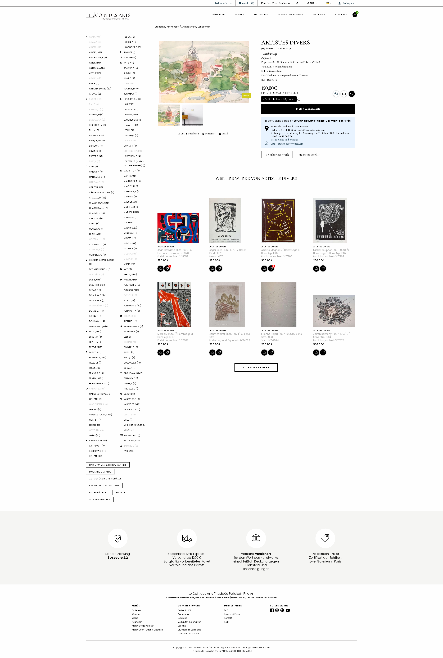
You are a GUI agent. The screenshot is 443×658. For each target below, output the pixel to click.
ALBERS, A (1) (95, 52)
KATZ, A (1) (129, 62)
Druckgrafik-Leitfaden (189, 629)
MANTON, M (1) (131, 186)
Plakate (120, 492)
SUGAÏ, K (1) (129, 367)
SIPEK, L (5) (129, 352)
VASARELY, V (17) (132, 409)
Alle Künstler (173, 26)
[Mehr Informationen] (344, 94)
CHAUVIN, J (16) (97, 213)
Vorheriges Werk (278, 154)
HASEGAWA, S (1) (97, 451)
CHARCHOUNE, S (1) (99, 202)
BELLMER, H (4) (96, 114)
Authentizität (184, 610)
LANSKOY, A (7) (131, 109)
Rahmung (183, 614)
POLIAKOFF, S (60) (132, 305)
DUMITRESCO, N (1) (98, 326)
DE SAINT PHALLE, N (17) (100, 269)
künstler (218, 14)
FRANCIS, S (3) (96, 373)
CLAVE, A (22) (95, 234)
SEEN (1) (128, 336)
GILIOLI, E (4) (95, 409)
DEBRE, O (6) (95, 279)
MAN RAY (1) (130, 175)
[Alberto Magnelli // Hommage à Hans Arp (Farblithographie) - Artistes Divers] (278, 221)
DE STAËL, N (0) (96, 274)
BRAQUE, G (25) (97, 140)
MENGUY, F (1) (130, 233)
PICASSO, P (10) (131, 290)
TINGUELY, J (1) (131, 388)
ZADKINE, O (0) (131, 445)
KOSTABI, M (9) (131, 88)
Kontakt (341, 14)
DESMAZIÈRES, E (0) (98, 305)
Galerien (319, 14)
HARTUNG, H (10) (97, 445)
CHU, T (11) (94, 223)
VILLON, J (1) (129, 430)
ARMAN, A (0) (95, 78)
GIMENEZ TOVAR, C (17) (100, 414)
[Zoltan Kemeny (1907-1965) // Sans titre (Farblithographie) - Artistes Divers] (334, 311)
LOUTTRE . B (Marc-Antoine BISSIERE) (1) (134, 163)
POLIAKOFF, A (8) (132, 310)
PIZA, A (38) (129, 300)
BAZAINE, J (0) (96, 109)
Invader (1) (129, 52)
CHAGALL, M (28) (97, 197)
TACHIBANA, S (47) (133, 373)
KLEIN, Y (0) (129, 83)
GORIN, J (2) (95, 425)
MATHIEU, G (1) (131, 207)
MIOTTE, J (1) (130, 238)
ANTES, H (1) (95, 62)
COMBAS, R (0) (96, 249)
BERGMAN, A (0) (97, 119)
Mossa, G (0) (130, 253)
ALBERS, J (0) (95, 47)
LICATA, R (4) (130, 145)
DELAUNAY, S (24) (97, 295)
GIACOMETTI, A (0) (98, 404)
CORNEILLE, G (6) (97, 254)
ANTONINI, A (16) (97, 67)
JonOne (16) (130, 57)
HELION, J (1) (129, 36)
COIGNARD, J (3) (97, 244)
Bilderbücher (97, 492)
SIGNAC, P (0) (130, 342)
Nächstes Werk (308, 154)
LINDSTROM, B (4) (132, 156)
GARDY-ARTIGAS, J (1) (100, 393)
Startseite (160, 26)
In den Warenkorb (308, 109)
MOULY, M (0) (130, 258)
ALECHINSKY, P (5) (98, 57)
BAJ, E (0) (94, 104)
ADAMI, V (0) (95, 36)
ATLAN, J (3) (95, 93)
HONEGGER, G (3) (132, 47)
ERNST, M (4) (95, 336)
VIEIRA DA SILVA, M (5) (135, 425)
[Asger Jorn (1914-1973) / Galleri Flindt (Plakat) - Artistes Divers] (225, 221)
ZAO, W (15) (129, 451)
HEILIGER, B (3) (96, 456)
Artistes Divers (188, 26)
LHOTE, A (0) (130, 140)
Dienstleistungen (291, 14)
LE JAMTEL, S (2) (131, 125)
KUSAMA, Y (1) (130, 93)
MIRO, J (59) (130, 243)
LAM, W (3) (129, 104)
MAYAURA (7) (130, 227)
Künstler (136, 614)
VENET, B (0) (130, 414)
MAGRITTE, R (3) (132, 170)
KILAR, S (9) (129, 78)
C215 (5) (93, 166)
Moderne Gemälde (100, 471)
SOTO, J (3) (129, 357)
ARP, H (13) (94, 83)
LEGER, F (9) (129, 130)
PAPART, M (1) (130, 279)
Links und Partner (233, 614)
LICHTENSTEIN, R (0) (133, 150)
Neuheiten (261, 14)
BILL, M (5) (94, 130)
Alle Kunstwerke (99, 499)
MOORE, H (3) (130, 248)
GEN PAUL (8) (95, 399)
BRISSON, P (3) (96, 145)
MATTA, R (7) (130, 217)
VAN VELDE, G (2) (132, 404)
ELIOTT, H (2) (95, 331)
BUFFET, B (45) (96, 156)
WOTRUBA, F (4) (132, 440)
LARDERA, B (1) (131, 114)
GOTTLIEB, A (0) (97, 430)
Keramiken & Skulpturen (104, 485)
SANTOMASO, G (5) (133, 326)
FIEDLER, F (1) (95, 362)
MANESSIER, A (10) (133, 181)
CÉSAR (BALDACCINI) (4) (101, 192)
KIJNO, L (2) (129, 73)
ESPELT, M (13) (95, 342)
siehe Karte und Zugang (284, 139)
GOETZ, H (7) (95, 419)
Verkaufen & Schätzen (189, 621)
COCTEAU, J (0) (97, 239)
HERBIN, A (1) (130, 41)
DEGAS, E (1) (95, 290)
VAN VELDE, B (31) (132, 399)
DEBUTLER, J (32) (97, 284)
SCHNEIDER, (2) (131, 331)
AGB (226, 621)
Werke (240, 14)
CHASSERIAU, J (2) (98, 208)
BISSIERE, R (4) (96, 135)
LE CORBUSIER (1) (132, 119)
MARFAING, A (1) (131, 191)
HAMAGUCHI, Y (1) (98, 440)
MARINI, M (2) (130, 196)
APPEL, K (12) (95, 73)
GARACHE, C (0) (97, 388)
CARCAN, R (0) (96, 182)
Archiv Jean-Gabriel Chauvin (147, 629)
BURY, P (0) (94, 161)
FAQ (226, 610)
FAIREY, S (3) (95, 352)
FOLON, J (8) (95, 367)
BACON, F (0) (95, 99)
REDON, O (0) (130, 316)
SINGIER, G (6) (131, 347)
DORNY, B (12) (95, 316)
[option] (204, 72)
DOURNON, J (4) (97, 321)
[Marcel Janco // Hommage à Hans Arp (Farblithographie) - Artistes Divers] (174, 305)
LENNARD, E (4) (131, 135)
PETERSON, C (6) (132, 284)
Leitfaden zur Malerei (188, 633)
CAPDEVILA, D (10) (97, 176)
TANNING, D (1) (131, 378)
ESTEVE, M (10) (96, 347)
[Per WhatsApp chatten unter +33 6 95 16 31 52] (336, 94)
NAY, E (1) (128, 269)
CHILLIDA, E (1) (96, 218)
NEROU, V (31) (130, 274)
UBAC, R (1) (129, 393)
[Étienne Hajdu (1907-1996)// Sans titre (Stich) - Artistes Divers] (278, 305)
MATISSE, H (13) (131, 212)
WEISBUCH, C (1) (132, 435)
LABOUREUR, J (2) (132, 99)
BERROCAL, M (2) (97, 125)
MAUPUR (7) (129, 222)
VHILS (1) (128, 419)
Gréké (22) (94, 435)
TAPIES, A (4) (130, 383)
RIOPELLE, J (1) (130, 321)
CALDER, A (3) (96, 171)
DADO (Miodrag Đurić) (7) (101, 262)
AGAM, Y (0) (95, 41)
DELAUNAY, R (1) (96, 300)
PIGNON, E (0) (130, 295)
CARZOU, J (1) (96, 187)
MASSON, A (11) (131, 201)
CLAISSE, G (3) (96, 228)
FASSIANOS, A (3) (97, 357)
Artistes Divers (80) (100, 88)
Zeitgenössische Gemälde (105, 478)
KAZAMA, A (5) (131, 67)
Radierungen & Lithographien (107, 464)
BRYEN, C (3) (95, 150)
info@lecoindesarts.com (257, 647)
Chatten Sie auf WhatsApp (286, 144)
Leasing (182, 625)
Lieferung (182, 617)
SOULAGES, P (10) (132, 362)
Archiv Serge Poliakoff (143, 625)
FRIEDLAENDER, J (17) (99, 383)
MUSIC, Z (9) (130, 264)
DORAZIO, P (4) (96, 310)
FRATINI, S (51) (96, 378)
